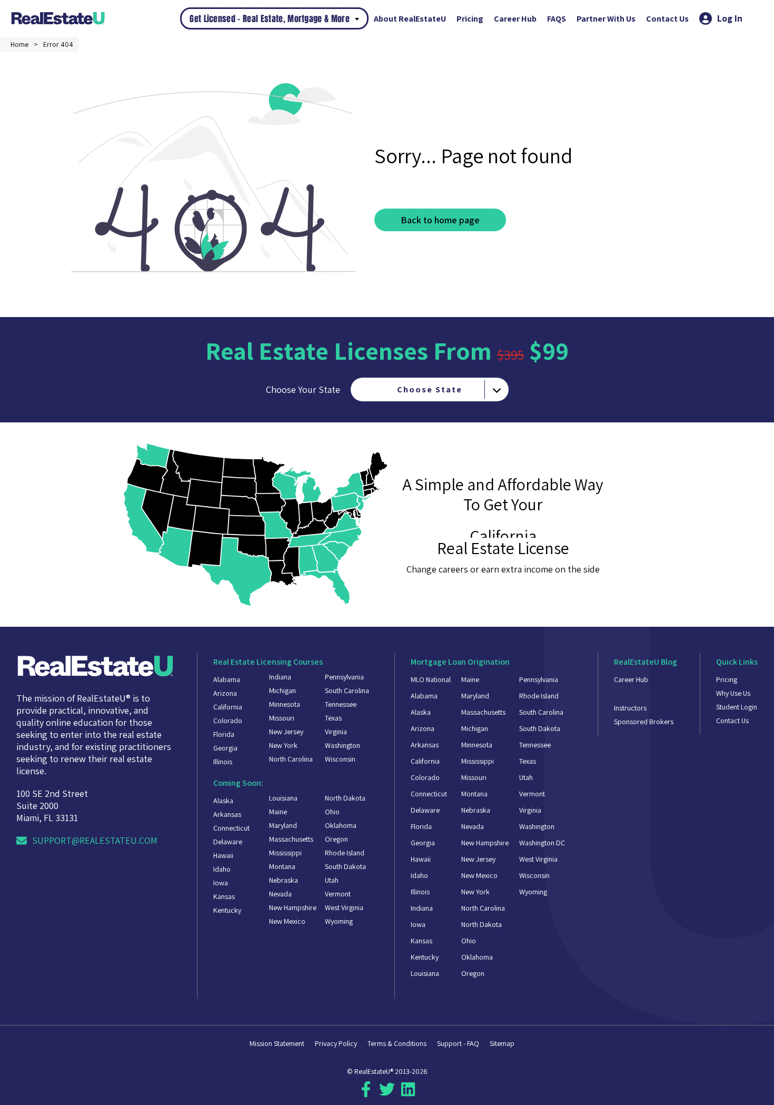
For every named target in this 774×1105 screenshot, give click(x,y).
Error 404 (58, 44)
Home (19, 44)
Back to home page (440, 220)
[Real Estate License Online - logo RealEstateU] (95, 18)
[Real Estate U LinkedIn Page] (408, 1094)
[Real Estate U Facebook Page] (366, 1094)
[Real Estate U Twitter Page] (387, 1094)
